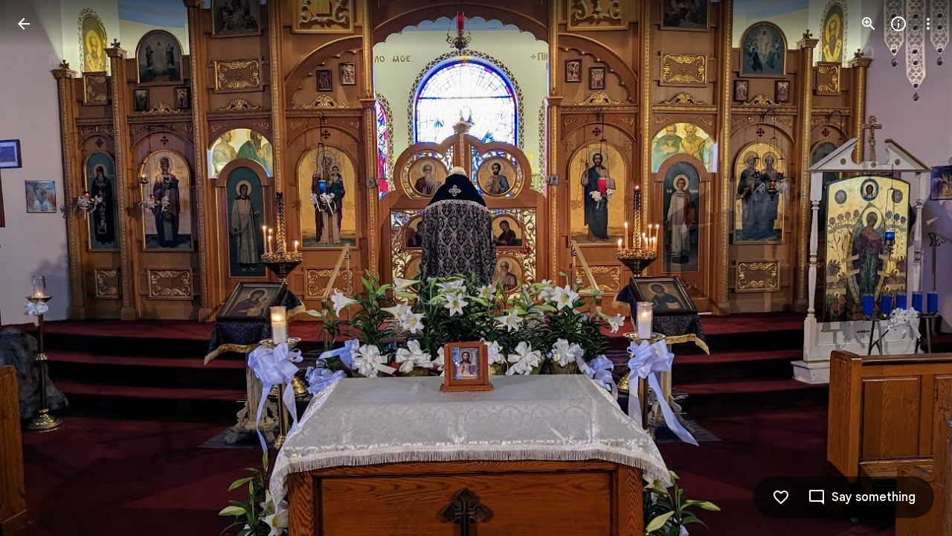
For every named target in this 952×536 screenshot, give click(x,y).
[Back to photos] (24, 24)
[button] (41, 268)
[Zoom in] (869, 24)
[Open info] (898, 24)
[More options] (928, 24)
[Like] (781, 497)
